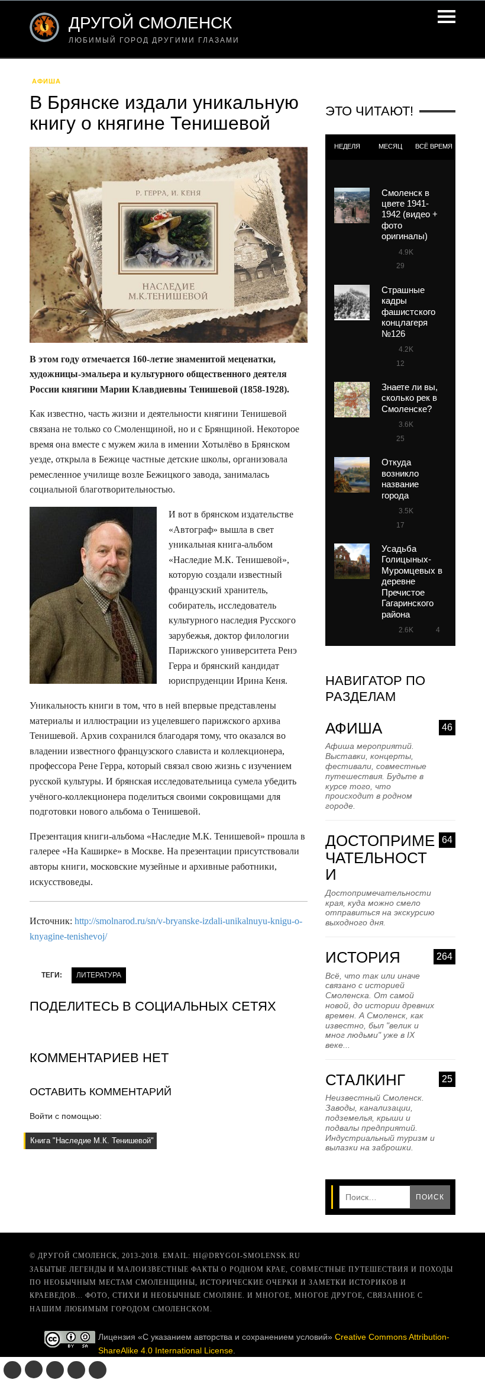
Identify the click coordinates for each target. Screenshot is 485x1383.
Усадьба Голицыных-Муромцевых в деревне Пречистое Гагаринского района (411, 581)
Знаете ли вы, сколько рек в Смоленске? (409, 398)
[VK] (12, 1370)
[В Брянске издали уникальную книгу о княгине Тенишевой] (169, 248)
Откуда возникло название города (400, 478)
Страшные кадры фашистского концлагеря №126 (408, 312)
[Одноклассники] (34, 1369)
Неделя (347, 146)
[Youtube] (76, 1370)
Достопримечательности (388, 857)
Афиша (46, 81)
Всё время (433, 146)
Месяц (390, 146)
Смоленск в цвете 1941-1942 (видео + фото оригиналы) (409, 215)
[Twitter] (55, 1370)
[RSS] (97, 1370)
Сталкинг (388, 1080)
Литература (98, 975)
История (388, 957)
